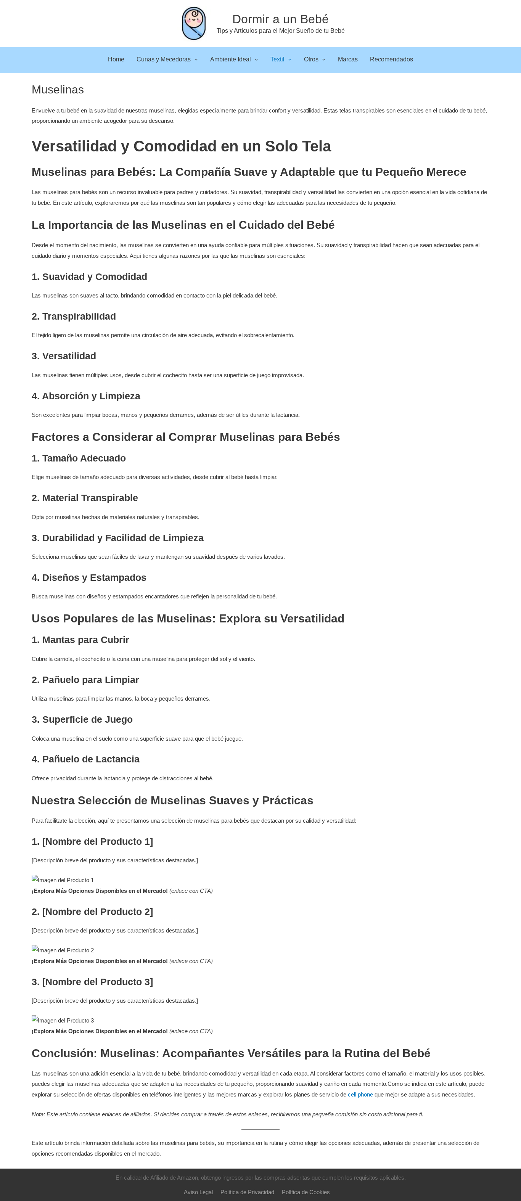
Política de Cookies (306, 1192)
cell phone (360, 1094)
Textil (277, 59)
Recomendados (391, 59)
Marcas (348, 59)
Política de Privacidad (247, 1192)
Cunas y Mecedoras (164, 59)
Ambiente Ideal (230, 59)
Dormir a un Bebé (280, 19)
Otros (311, 59)
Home (116, 59)
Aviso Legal (198, 1192)
